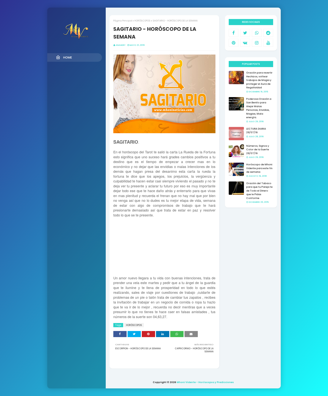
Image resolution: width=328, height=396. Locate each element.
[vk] (245, 43)
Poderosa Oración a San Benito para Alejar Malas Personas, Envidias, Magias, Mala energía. (258, 108)
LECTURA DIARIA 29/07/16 (256, 130)
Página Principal (122, 20)
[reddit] (268, 33)
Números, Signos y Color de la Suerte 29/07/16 (257, 149)
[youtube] (268, 43)
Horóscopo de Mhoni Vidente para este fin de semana (259, 168)
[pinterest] (233, 43)
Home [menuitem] (67, 57)
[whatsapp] (257, 33)
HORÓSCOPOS (142, 20)
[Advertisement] (164, 249)
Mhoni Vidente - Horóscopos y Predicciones (205, 382)
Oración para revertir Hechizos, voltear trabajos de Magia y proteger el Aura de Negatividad (259, 80)
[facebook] (233, 33)
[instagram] (257, 43)
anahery (120, 45)
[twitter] (245, 33)
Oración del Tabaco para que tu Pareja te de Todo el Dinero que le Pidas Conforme (259, 190)
